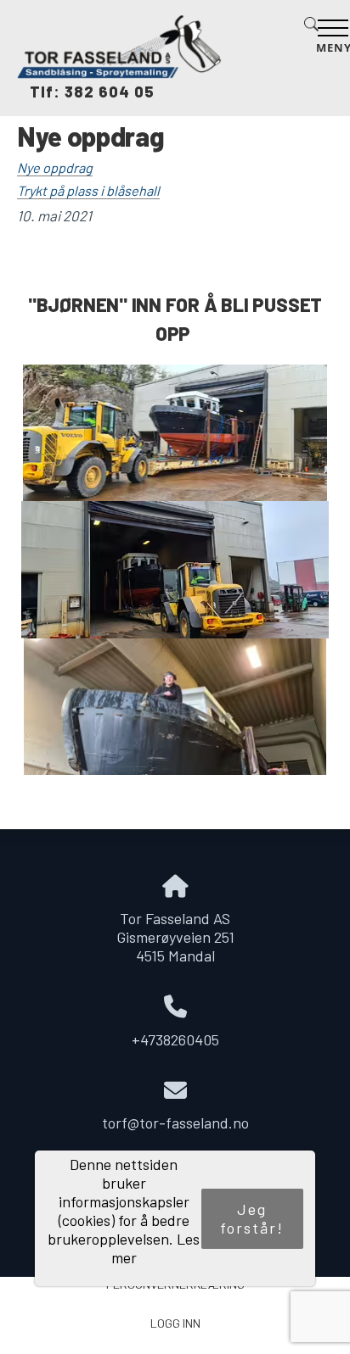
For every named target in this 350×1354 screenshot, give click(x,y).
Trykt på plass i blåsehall (88, 190)
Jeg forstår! (252, 1218)
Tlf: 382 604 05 (86, 91)
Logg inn (175, 1323)
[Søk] (308, 34)
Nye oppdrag (55, 167)
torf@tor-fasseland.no (175, 1122)
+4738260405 (175, 1039)
